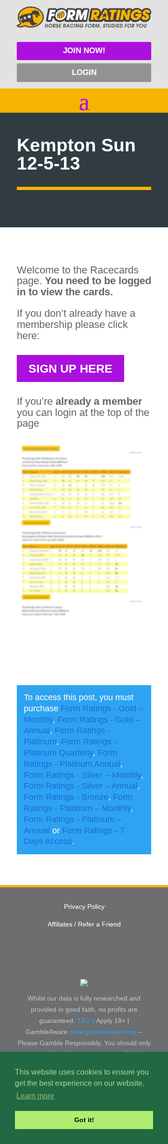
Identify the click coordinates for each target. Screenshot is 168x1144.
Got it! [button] (84, 1120)
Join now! (84, 50)
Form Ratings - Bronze (66, 797)
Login (84, 72)
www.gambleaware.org (103, 1031)
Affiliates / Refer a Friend (84, 924)
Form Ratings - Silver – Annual (81, 785)
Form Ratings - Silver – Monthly (82, 775)
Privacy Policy (84, 906)
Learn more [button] (35, 1096)
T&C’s (86, 1020)
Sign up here (70, 368)
